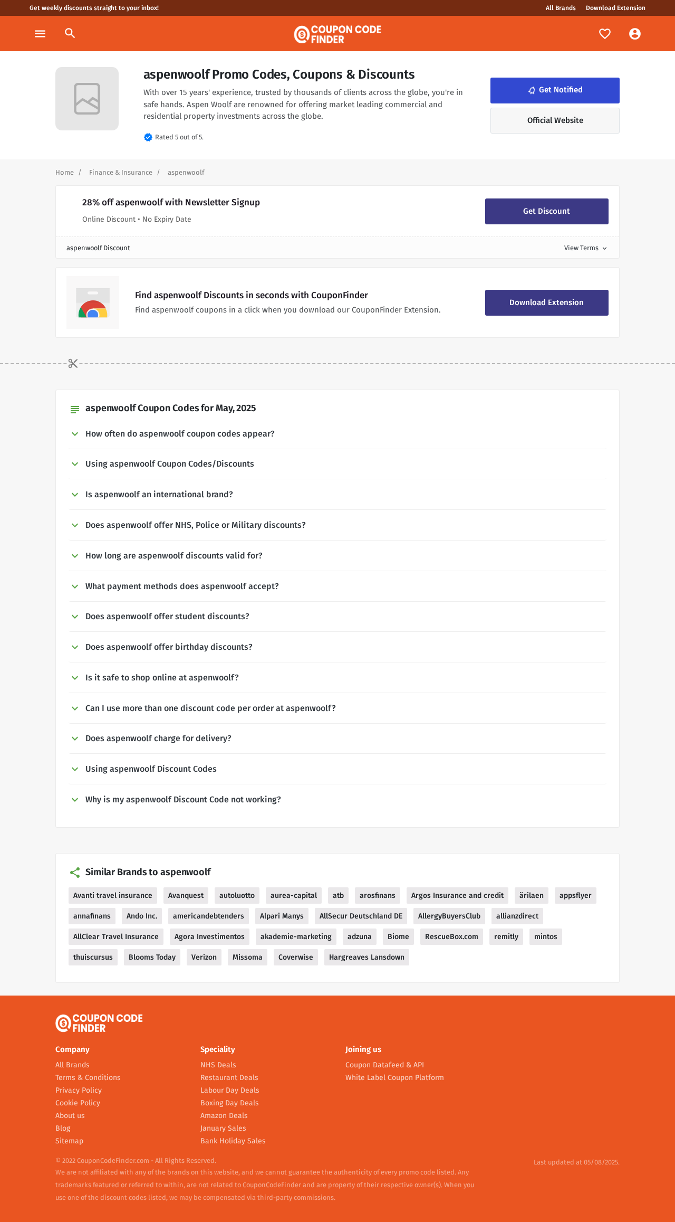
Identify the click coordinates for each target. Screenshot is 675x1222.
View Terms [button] (586, 248)
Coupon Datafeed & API (384, 1064)
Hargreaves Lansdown (366, 957)
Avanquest (186, 895)
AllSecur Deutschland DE (361, 916)
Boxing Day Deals (229, 1102)
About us (70, 1115)
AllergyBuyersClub (449, 916)
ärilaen (531, 895)
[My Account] (635, 33)
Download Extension (615, 8)
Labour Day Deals (229, 1090)
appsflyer (576, 895)
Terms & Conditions (88, 1077)
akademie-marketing (296, 936)
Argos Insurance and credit (457, 895)
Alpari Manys (282, 916)
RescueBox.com (451, 936)
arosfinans (378, 895)
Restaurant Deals (229, 1077)
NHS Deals (218, 1064)
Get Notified (554, 89)
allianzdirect (517, 916)
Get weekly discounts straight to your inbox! (94, 8)
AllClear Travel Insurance (116, 936)
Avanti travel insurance (112, 895)
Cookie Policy (77, 1102)
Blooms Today (152, 957)
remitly (506, 936)
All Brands (561, 8)
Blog (62, 1128)
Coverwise (295, 957)
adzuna (360, 936)
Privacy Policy (78, 1090)
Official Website (555, 120)
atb (338, 895)
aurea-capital (294, 895)
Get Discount (546, 211)
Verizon (204, 957)
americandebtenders (208, 916)
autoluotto (237, 895)
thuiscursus (93, 957)
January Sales (223, 1128)
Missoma (248, 957)
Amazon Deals (224, 1115)
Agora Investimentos (210, 936)
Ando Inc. (142, 916)
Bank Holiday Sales (233, 1140)
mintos (545, 936)
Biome (398, 936)
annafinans (92, 916)
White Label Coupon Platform (394, 1077)
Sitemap (69, 1140)
